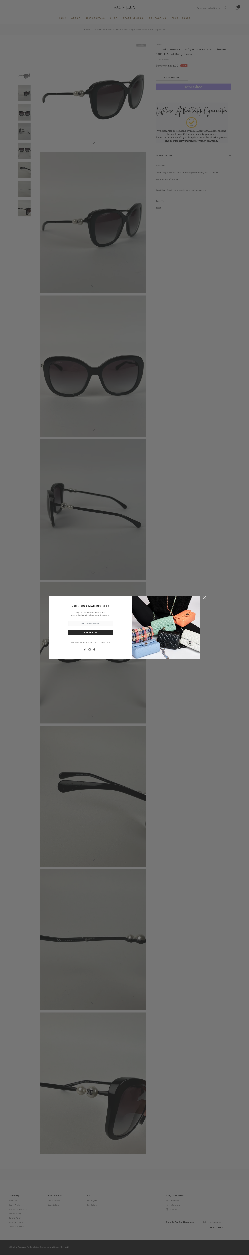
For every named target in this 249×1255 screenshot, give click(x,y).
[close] (204, 597)
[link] (86, 649)
